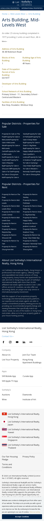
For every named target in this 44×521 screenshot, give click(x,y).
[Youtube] (17, 342)
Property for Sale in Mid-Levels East (11, 154)
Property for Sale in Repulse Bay (10, 163)
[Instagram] (10, 342)
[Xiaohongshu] (30, 342)
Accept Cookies (22, 516)
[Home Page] (22, 3)
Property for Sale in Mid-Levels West (10, 143)
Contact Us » (7, 336)
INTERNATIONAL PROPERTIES (32, 8)
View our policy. (34, 512)
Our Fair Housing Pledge (10, 458)
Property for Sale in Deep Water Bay (32, 140)
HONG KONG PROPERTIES (9, 8)
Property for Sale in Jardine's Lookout (32, 154)
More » (4, 41)
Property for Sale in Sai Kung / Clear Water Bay (32, 163)
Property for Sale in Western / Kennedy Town (32, 169)
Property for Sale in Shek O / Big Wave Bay (31, 145)
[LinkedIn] (24, 342)
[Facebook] (3, 342)
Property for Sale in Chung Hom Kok (10, 174)
